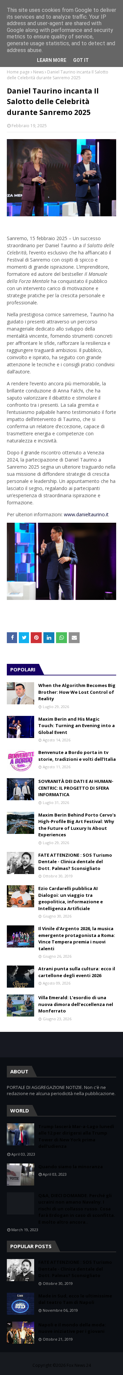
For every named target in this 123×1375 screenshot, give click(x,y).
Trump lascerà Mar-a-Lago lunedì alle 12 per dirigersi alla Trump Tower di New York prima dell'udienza (76, 1136)
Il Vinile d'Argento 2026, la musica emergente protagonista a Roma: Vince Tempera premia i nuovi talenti (76, 938)
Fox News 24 (79, 1365)
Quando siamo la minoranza (70, 1166)
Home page (18, 72)
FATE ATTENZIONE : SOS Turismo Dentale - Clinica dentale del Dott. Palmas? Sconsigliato (75, 861)
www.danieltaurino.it (86, 514)
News (38, 72)
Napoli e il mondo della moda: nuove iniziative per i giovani (72, 1328)
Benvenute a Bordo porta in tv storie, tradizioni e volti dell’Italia (77, 755)
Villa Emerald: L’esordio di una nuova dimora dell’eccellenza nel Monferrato (75, 1004)
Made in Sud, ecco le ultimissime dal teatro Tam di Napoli (75, 1299)
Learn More (51, 60)
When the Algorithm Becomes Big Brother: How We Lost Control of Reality (76, 692)
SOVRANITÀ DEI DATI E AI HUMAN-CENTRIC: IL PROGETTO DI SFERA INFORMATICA (75, 788)
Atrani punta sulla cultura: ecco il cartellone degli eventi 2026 (76, 972)
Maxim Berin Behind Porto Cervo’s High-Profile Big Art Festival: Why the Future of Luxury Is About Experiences (77, 825)
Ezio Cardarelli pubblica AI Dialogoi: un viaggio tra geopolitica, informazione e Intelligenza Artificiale (70, 898)
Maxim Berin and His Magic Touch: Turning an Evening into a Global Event (76, 725)
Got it (81, 60)
